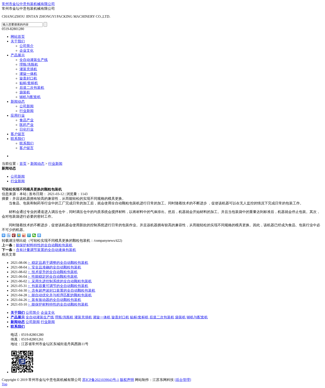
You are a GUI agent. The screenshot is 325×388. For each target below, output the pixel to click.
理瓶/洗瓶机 (28, 64)
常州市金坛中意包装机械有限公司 (28, 4)
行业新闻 (26, 111)
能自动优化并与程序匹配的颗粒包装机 (60, 295)
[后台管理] (183, 380)
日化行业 (26, 129)
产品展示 (18, 55)
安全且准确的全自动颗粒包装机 (54, 267)
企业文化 (26, 50)
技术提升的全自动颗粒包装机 (53, 272)
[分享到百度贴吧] (9, 235)
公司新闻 (26, 106)
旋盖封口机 (28, 78)
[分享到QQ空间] (19, 235)
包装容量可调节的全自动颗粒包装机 (58, 286)
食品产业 (26, 120)
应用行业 (18, 115)
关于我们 (18, 41)
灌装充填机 (28, 69)
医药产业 (26, 125)
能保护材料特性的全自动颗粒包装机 (44, 245)
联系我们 (18, 139)
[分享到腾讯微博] (29, 235)
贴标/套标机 (28, 83)
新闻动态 (18, 101)
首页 (23, 163)
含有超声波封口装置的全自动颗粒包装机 (61, 290)
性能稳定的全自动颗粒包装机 (53, 276)
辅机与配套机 (30, 97)
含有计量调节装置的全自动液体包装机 (46, 250)
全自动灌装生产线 (33, 60)
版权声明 (127, 380)
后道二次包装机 (31, 87)
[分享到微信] (34, 235)
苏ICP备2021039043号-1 (100, 380)
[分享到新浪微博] (24, 235)
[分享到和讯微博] (14, 235)
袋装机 (24, 92)
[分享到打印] (39, 235)
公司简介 (26, 46)
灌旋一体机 (28, 74)
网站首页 (18, 36)
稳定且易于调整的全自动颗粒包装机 (58, 262)
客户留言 (18, 134)
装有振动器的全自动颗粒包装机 (54, 300)
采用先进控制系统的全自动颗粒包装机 (60, 281)
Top (4, 384)
